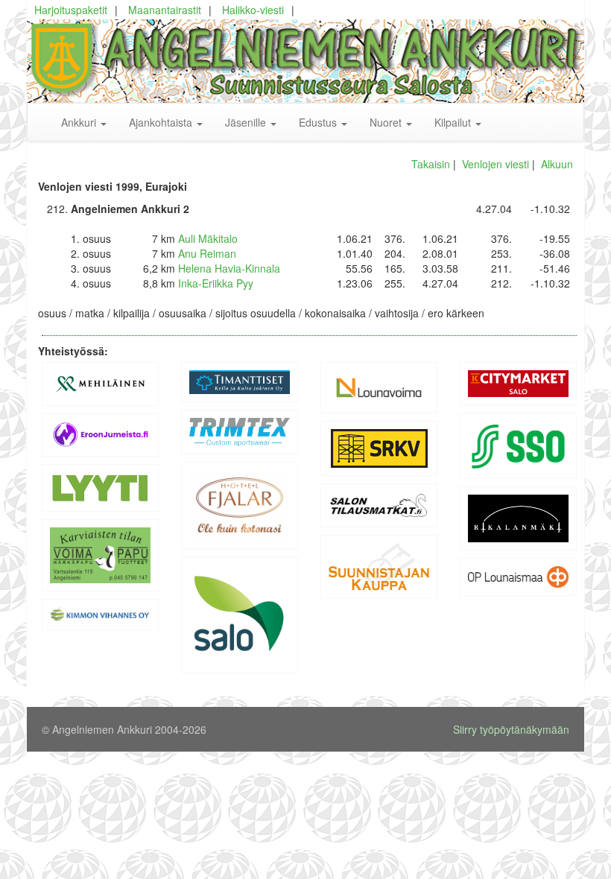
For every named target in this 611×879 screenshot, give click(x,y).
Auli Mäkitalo (208, 238)
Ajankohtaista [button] (162, 122)
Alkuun (557, 163)
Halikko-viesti (253, 9)
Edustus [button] (319, 122)
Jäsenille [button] (247, 122)
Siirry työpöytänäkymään (511, 729)
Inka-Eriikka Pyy (215, 283)
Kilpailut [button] (454, 122)
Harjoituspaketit (70, 9)
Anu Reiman (207, 253)
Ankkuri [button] (80, 122)
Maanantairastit (164, 9)
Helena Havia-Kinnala (229, 268)
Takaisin (430, 163)
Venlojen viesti (495, 163)
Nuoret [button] (387, 122)
